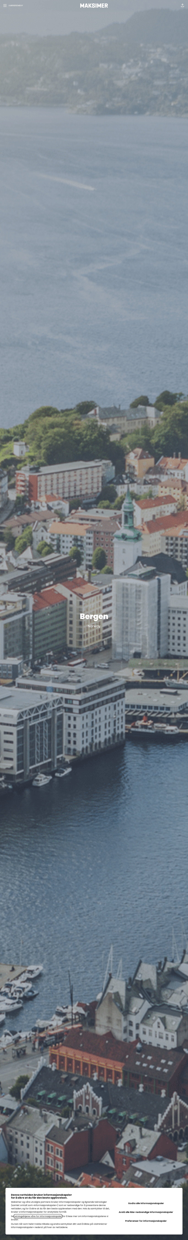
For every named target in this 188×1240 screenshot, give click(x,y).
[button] (182, 5)
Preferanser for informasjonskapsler (146, 1221)
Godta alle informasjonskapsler (146, 1203)
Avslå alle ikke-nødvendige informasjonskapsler (146, 1212)
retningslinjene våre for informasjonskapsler (38, 1216)
